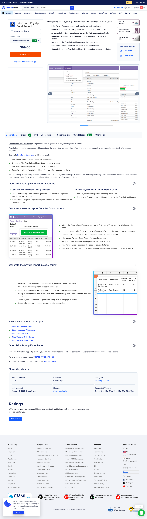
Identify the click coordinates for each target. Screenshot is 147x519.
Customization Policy (101, 487)
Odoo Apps (99, 380)
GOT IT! (18, 512)
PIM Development (71, 469)
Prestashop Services (44, 459)
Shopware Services (43, 469)
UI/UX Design (70, 487)
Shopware (11, 484)
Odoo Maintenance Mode (22, 327)
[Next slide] (137, 93)
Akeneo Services (42, 473)
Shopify (10, 466)
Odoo (10, 455)
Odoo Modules (49, 361)
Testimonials (98, 452)
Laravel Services (42, 476)
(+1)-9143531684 (27, 2)
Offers (136, 2)
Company (97, 448)
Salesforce (11, 462)
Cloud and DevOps (72, 484)
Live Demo (128, 50)
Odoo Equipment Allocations (23, 330)
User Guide (128, 56)
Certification (98, 459)
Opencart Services (43, 462)
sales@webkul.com (130, 468)
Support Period (15, 36)
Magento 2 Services (44, 448)
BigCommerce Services (45, 487)
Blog (95, 466)
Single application (60, 391)
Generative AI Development (75, 476)
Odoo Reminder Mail (20, 333)
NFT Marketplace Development (76, 480)
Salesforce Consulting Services (47, 455)
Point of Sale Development (74, 462)
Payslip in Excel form (25, 155)
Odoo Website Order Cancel (23, 337)
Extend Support (99, 473)
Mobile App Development (74, 452)
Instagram (129, 483)
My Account (118, 8)
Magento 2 (11, 452)
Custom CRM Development (74, 459)
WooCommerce (13, 459)
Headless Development (73, 455)
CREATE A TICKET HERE (43, 357)
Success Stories (99, 455)
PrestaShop (12, 473)
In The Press (98, 462)
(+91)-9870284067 (11, 2)
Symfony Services (43, 480)
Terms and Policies (100, 480)
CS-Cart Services (43, 484)
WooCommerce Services (45, 466)
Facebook (129, 479)
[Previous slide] (50, 93)
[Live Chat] (141, 512)
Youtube (129, 486)
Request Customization (23, 61)
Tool (107, 380)
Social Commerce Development (76, 466)
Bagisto (10, 448)
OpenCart (11, 476)
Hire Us (129, 2)
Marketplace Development (74, 448)
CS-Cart (10, 480)
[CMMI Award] (20, 494)
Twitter (128, 476)
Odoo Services (42, 452)
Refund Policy (99, 484)
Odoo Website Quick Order (22, 340)
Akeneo (10, 469)
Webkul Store (11, 7)
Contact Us (98, 476)
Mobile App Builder (14, 487)
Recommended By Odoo (124, 38)
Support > (126, 472)
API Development (71, 473)
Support (142, 2)
